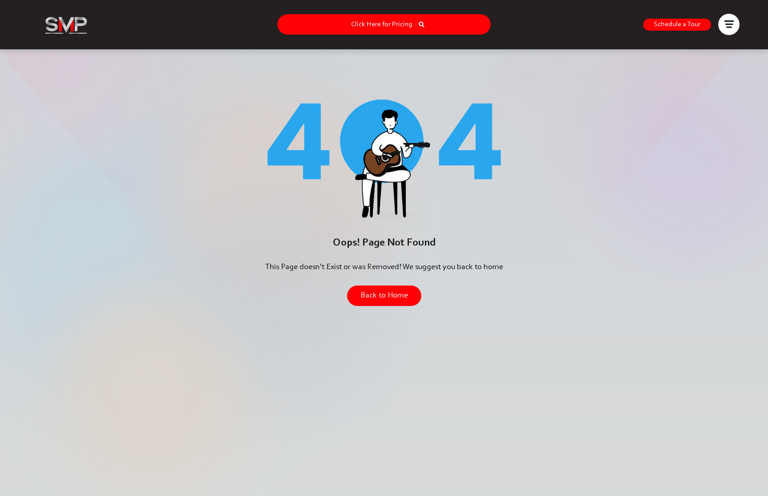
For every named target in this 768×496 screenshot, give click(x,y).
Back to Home (384, 296)
